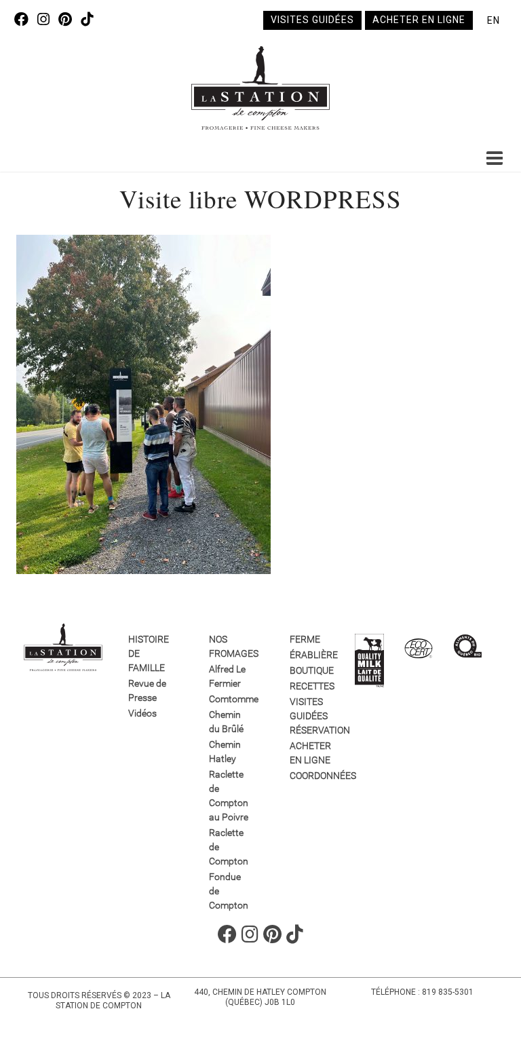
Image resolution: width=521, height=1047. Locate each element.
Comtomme (229, 698)
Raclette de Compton (228, 847)
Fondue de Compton (228, 891)
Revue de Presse (147, 690)
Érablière (310, 654)
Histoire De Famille (148, 653)
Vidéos (142, 713)
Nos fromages (229, 646)
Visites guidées (312, 19)
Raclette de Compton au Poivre (228, 795)
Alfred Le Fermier (227, 676)
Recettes (310, 686)
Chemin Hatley (225, 751)
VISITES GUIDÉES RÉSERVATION (310, 716)
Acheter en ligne (418, 19)
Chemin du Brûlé (226, 721)
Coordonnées (310, 775)
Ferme (305, 639)
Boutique (310, 670)
